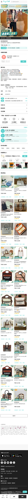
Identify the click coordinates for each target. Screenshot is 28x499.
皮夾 (16, 471)
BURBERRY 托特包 (4, 430)
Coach (2, 473)
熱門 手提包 (16, 434)
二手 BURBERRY (9, 431)
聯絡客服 (6, 478)
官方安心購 (8, 471)
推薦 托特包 (22, 433)
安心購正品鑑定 (4, 483)
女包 (6, 91)
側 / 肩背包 (13, 471)
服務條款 (11, 478)
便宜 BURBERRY (16, 431)
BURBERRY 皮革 (21, 429)
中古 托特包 (17, 433)
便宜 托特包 (3, 433)
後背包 (18, 148)
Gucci (5, 473)
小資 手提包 (11, 434)
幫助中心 (2, 478)
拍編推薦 (9, 483)
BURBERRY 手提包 (12, 430)
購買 (22, 496)
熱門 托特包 (13, 433)
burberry (2, 426)
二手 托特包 (24, 432)
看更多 (14, 415)
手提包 (9, 91)
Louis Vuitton (9, 473)
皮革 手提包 (23, 430)
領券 (23, 61)
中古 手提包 (21, 434)
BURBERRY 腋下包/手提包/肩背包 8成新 (12, 426)
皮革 (10, 429)
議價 (14, 496)
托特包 (13, 148)
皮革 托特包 (18, 430)
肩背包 (7, 148)
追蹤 (25, 156)
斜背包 (23, 148)
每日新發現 (3, 471)
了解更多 (25, 127)
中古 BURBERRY (11, 432)
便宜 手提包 (6, 434)
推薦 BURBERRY (18, 432)
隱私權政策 (15, 478)
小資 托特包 (8, 433)
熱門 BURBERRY (4, 432)
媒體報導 (13, 483)
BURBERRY (7, 94)
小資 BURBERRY (23, 431)
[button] (4, 160)
